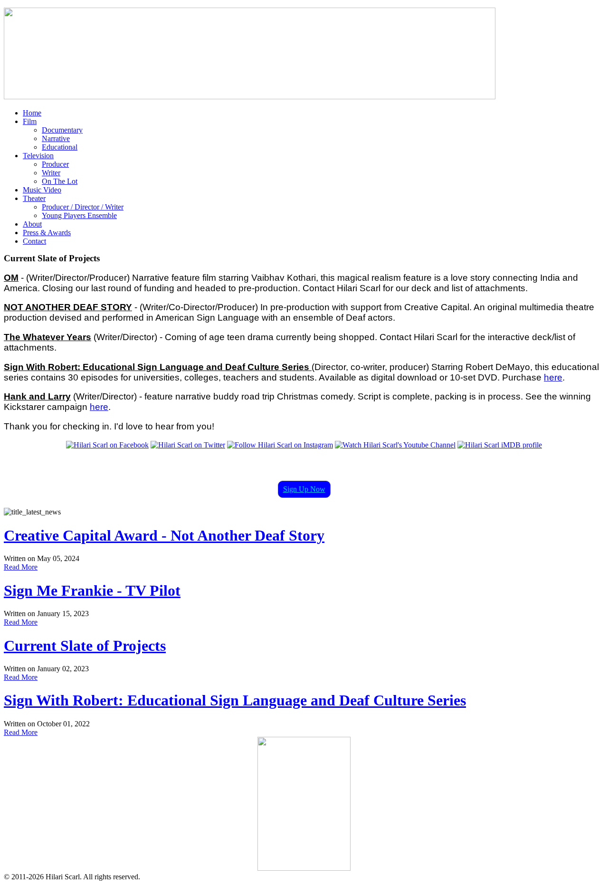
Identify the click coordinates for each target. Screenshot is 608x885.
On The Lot (59, 181)
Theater (34, 198)
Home (32, 113)
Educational (59, 147)
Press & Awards (47, 232)
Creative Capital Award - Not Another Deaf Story (164, 535)
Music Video (42, 190)
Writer (51, 173)
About (32, 224)
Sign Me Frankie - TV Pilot (92, 590)
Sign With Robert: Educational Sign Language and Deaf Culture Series (235, 700)
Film (30, 121)
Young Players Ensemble (79, 215)
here (553, 377)
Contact (34, 241)
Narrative (56, 138)
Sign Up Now (304, 489)
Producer (55, 164)
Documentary (62, 130)
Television (38, 156)
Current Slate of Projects (85, 645)
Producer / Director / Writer (83, 207)
